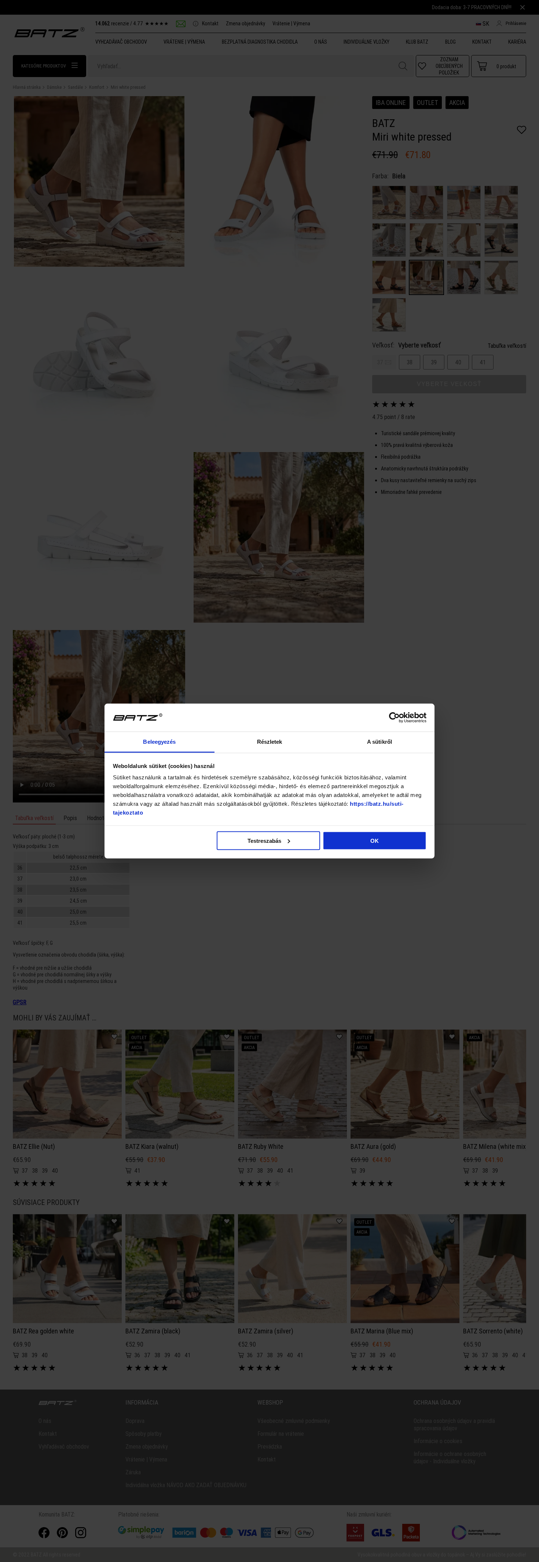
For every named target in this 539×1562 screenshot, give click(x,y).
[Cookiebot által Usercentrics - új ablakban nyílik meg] (394, 717)
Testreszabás (264, 840)
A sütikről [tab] (379, 742)
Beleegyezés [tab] (159, 742)
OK (374, 840)
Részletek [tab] (269, 742)
